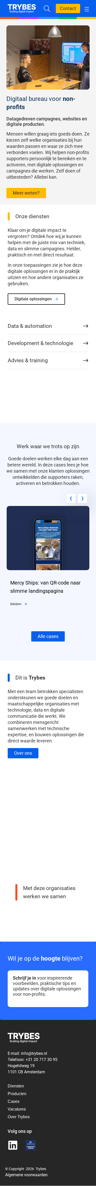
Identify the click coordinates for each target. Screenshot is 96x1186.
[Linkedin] (13, 1145)
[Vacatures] (19, 1109)
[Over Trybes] (19, 1086)
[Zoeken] (47, 8)
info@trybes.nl (34, 1053)
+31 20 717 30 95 (41, 1059)
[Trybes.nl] (22, 7)
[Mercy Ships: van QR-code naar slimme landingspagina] (48, 509)
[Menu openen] (86, 8)
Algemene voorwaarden (26, 1175)
